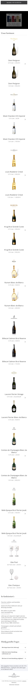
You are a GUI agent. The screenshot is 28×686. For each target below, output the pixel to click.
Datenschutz (11, 684)
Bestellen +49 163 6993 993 (14, 2)
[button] (14, 647)
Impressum (17, 684)
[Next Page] (25, 64)
